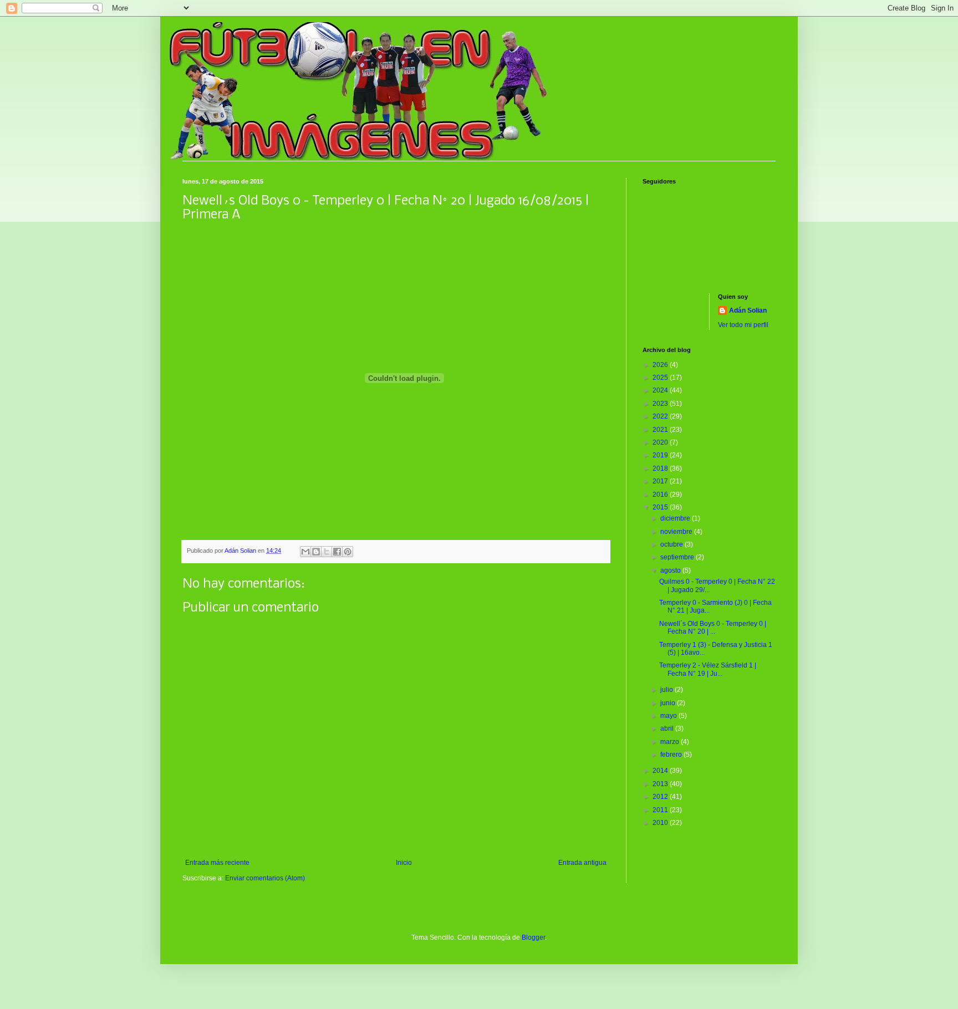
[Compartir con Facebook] (337, 551)
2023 (661, 403)
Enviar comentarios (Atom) (265, 878)
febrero (672, 754)
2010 (661, 823)
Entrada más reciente (217, 863)
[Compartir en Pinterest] (347, 551)
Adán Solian (748, 310)
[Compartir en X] (326, 551)
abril (667, 728)
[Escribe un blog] (316, 551)
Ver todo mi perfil (743, 325)
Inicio (404, 863)
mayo (669, 716)
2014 (661, 770)
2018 (661, 468)
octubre (672, 544)
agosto (671, 570)
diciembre (676, 518)
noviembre (677, 532)
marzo (670, 742)
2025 (661, 377)
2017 (661, 481)
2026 (661, 365)
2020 (661, 442)
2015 (661, 507)
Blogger (533, 937)
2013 (661, 784)
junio (668, 703)
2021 (661, 430)
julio (667, 690)
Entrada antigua (582, 863)
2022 (661, 416)
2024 (661, 390)
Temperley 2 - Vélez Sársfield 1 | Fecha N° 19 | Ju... (707, 669)
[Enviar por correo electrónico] (305, 551)
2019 (661, 455)
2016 (661, 494)
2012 (661, 797)
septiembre (678, 557)
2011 (661, 810)
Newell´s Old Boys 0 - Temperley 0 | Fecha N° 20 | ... (712, 627)
